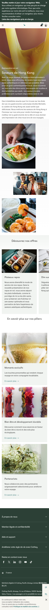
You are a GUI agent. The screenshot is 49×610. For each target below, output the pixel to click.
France (9, 572)
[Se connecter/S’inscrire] (45, 25)
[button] (12, 381)
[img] (46, 2)
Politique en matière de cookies (25, 606)
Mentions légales (8, 583)
